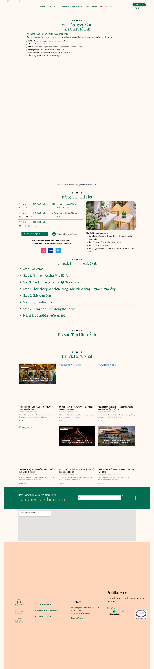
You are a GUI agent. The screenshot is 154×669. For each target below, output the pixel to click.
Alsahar (42, 6)
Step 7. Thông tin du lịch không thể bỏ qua (49, 309)
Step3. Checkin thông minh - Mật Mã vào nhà (51, 282)
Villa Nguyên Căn (64, 6)
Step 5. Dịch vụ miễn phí (38, 295)
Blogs (87, 6)
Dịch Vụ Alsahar (77, 6)
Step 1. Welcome (33, 268)
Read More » (22, 421)
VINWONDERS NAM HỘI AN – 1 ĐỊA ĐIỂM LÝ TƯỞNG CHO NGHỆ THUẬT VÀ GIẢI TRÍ (115, 408)
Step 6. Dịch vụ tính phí (37, 302)
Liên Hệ (94, 6)
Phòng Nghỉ (51, 6)
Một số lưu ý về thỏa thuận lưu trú (44, 315)
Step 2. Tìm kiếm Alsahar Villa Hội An (46, 275)
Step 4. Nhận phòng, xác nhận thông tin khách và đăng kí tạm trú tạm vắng (69, 289)
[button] (34, 234)
